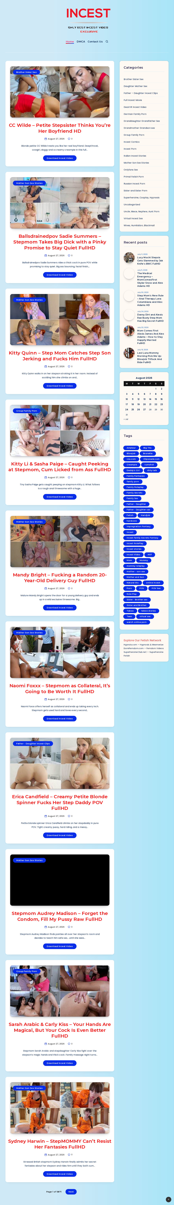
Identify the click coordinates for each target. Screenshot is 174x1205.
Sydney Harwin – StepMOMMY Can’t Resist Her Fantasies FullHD (59, 1144)
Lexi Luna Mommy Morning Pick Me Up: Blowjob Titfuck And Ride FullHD (149, 358)
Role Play (132, 594)
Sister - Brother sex (137, 599)
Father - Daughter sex (138, 509)
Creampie (132, 464)
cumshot (149, 464)
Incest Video (133, 554)
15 (156, 399)
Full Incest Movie (133, 100)
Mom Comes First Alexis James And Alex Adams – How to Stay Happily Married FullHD (150, 337)
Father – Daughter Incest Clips (141, 93)
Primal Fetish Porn (134, 176)
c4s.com (131, 459)
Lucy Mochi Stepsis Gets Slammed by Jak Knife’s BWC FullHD (150, 260)
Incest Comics (131, 141)
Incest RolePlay (135, 543)
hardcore (132, 521)
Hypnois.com (130, 644)
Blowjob (131, 453)
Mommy (144, 560)
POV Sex (156, 588)
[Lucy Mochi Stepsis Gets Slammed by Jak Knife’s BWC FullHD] (129, 257)
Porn (129, 588)
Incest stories (134, 549)
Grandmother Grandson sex (139, 128)
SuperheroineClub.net (135, 652)
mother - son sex (136, 571)
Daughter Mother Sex (135, 86)
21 (150, 404)
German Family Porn (135, 114)
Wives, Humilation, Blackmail (139, 225)
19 (138, 404)
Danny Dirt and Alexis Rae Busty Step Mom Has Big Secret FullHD (150, 317)
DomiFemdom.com (134, 648)
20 (144, 404)
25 (132, 409)
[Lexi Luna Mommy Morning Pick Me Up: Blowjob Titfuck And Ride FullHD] (129, 353)
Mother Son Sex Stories (29, 183)
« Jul (126, 419)
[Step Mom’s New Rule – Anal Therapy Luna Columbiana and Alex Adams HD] (129, 295)
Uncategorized (132, 204)
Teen (129, 616)
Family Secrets (134, 493)
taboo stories (148, 611)
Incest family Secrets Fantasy (142, 538)
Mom (129, 560)
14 (150, 399)
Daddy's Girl (133, 470)
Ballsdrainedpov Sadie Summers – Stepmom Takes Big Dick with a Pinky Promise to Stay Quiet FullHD (59, 242)
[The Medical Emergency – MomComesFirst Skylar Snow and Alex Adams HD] (129, 273)
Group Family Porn (26, 410)
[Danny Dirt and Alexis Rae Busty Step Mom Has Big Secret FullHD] (129, 314)
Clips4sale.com (151, 459)
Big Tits (147, 448)
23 (161, 404)
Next (71, 1191)
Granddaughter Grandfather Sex (142, 121)
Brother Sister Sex (26, 72)
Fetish (130, 515)
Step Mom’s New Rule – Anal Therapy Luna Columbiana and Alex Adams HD (150, 300)
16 (162, 399)
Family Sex (132, 498)
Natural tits (133, 582)
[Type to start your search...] (106, 42)
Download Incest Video (60, 158)
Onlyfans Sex (131, 169)
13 (145, 399)
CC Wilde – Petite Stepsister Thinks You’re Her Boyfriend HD (60, 128)
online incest (153, 582)
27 (144, 409)
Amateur (131, 448)
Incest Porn (130, 148)
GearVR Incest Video (135, 107)
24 (126, 409)
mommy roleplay (136, 566)
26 (138, 409)
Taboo (130, 611)
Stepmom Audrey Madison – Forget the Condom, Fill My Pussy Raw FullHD (60, 916)
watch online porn (137, 622)
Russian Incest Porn (134, 183)
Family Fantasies (136, 476)
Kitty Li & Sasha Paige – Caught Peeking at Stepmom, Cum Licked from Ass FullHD (59, 467)
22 (156, 404)
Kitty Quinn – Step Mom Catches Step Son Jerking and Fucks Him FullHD (60, 356)
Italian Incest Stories (135, 155)
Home (70, 41)
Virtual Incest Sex (133, 218)
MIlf (150, 554)
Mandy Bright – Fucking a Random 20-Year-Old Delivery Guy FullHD (60, 578)
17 (127, 404)
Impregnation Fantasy (138, 526)
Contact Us (95, 41)
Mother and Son (135, 577)
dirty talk (152, 470)
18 (133, 404)
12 (139, 399)
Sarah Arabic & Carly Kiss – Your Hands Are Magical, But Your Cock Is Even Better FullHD (60, 1030)
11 (132, 399)
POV (141, 588)
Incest (130, 532)
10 (127, 399)
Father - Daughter (136, 504)
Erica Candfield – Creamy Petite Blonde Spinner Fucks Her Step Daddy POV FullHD (60, 802)
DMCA (81, 41)
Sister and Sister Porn (135, 190)
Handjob (145, 515)
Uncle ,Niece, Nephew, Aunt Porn (141, 211)
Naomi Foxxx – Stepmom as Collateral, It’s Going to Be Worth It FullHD (60, 688)
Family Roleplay (135, 487)
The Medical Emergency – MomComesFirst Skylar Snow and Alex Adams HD (150, 279)
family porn (133, 481)
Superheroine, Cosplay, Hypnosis (141, 197)
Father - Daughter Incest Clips (33, 743)
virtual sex (145, 616)
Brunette (148, 453)
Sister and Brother (136, 605)
